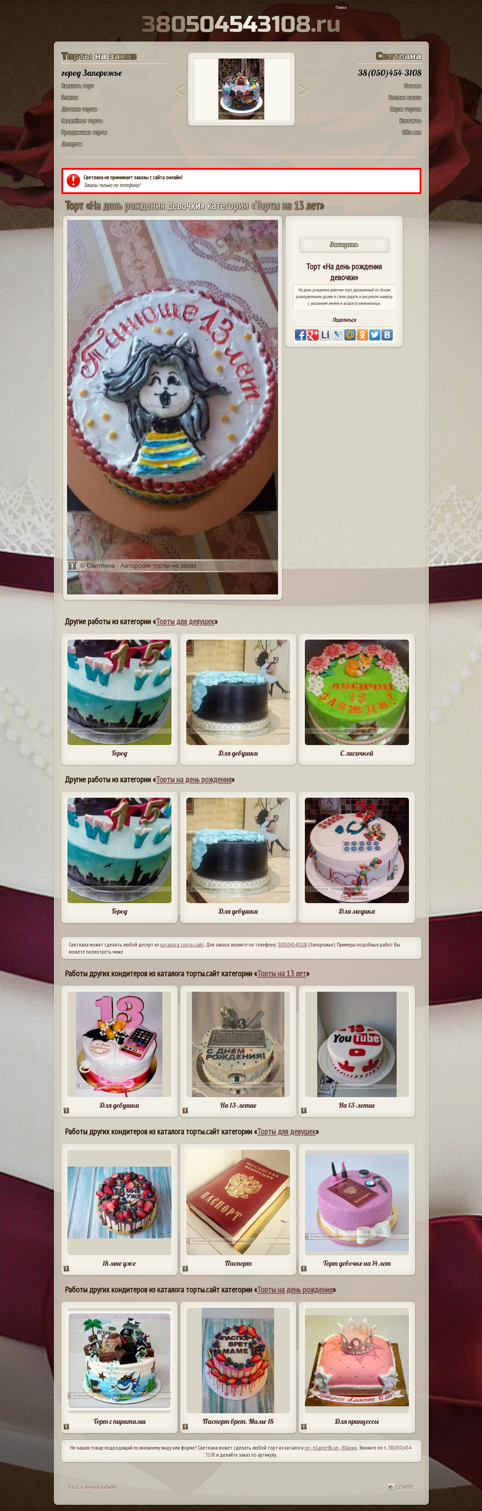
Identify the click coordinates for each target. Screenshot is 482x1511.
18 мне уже (119, 1263)
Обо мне (411, 132)
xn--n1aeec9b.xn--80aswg (331, 1447)
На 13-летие (238, 1105)
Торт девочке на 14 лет (357, 1263)
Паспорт (238, 1263)
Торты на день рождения (193, 779)
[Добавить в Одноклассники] (362, 334)
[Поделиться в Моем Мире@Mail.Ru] (350, 334)
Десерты (71, 144)
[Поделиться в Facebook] (300, 334)
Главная (69, 97)
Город (119, 753)
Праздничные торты (84, 132)
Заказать (344, 244)
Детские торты (79, 109)
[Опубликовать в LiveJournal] (337, 334)
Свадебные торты (81, 120)
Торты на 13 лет (281, 973)
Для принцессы (357, 1421)
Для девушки (238, 753)
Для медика (357, 911)
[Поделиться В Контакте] (387, 334)
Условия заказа (404, 97)
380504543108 (292, 944)
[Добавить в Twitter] (374, 334)
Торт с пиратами (119, 1421)
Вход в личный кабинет (93, 1486)
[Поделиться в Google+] (313, 334)
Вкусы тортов (405, 109)
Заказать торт (77, 85)
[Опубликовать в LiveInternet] (325, 334)
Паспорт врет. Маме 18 (238, 1421)
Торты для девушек (185, 621)
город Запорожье (91, 72)
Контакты (410, 120)
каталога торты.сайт (182, 944)
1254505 (404, 1486)
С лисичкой (356, 753)
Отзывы (412, 85)
